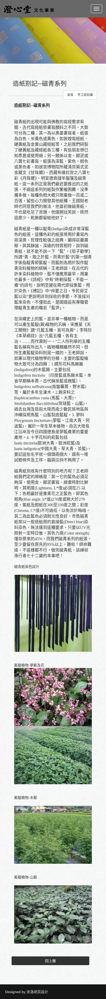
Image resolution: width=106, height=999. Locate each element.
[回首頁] (29, 8)
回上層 (50, 961)
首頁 (70, 95)
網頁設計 (41, 992)
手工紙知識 (85, 95)
